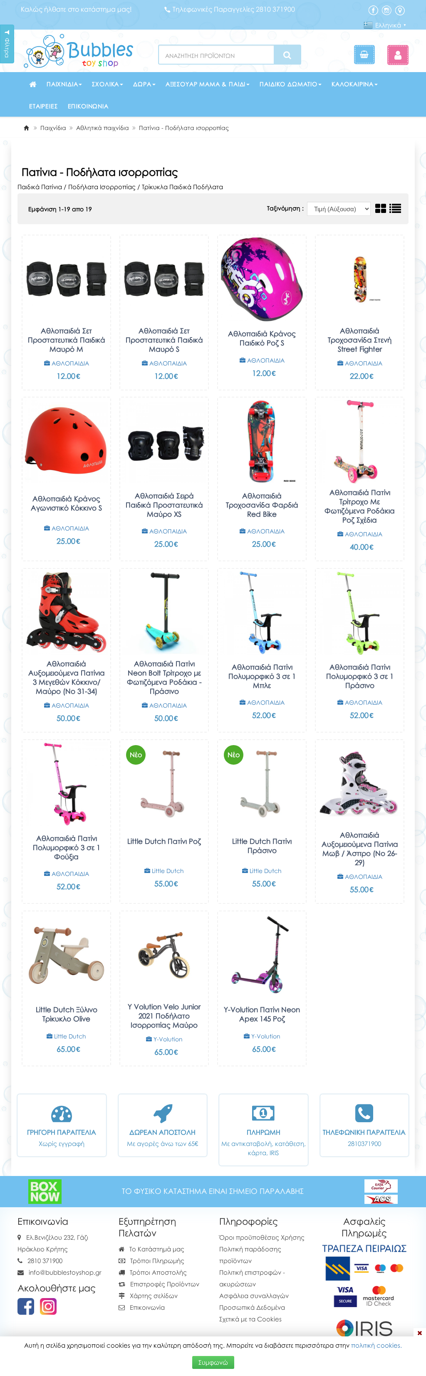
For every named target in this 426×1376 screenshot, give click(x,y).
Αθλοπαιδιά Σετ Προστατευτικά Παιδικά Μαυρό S (164, 339)
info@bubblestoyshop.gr (65, 1272)
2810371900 (364, 1143)
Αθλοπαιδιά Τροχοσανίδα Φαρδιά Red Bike (262, 504)
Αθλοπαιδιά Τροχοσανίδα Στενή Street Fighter (359, 339)
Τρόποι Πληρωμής (156, 1260)
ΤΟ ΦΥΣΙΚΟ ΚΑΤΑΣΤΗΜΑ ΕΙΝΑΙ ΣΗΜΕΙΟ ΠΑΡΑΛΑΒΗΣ (213, 1191)
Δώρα (142, 84)
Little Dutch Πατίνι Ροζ (164, 841)
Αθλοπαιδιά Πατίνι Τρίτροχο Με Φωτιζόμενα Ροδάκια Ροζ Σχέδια (359, 506)
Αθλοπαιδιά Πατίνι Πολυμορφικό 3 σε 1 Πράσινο (360, 676)
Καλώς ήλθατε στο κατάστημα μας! (76, 9)
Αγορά (60, 381)
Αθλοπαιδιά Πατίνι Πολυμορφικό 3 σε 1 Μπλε (262, 676)
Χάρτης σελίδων (153, 1295)
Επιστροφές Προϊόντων (164, 1284)
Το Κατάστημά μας (156, 1249)
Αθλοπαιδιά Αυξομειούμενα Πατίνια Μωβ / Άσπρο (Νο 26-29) (360, 849)
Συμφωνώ (213, 1362)
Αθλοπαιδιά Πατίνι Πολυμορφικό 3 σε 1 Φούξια (66, 847)
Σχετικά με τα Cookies (250, 1319)
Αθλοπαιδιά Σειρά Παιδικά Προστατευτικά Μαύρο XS (164, 504)
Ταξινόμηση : (286, 208)
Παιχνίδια (62, 84)
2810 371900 (44, 1260)
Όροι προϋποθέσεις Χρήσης (262, 1237)
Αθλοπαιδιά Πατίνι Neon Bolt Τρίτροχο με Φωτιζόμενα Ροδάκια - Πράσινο (164, 677)
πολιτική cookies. (376, 1345)
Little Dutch (167, 870)
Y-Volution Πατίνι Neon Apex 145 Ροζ (262, 1014)
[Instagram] (386, 9)
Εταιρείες (43, 106)
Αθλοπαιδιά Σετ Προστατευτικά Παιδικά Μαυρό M (66, 339)
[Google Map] (400, 9)
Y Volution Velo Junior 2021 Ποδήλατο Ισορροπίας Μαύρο (164, 1015)
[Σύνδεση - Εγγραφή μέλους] (398, 55)
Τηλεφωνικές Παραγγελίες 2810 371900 (234, 9)
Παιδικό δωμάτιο (288, 84)
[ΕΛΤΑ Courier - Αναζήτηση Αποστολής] (381, 1191)
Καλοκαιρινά (353, 84)
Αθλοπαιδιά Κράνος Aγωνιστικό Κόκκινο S (66, 503)
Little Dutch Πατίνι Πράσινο (262, 846)
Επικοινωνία (88, 106)
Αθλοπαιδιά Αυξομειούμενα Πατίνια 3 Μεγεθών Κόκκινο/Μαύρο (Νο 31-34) (66, 677)
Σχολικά (105, 84)
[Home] (26, 127)
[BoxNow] (45, 1191)
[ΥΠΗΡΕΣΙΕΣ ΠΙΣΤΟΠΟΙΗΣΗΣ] (364, 1295)
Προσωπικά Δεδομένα (252, 1307)
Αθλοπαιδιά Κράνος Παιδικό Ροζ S (262, 338)
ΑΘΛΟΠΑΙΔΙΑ (69, 363)
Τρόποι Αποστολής (157, 1272)
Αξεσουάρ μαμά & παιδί (206, 84)
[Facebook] (373, 9)
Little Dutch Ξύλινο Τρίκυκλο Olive (66, 1014)
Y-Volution (167, 1039)
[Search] (287, 55)
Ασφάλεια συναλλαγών (254, 1295)
